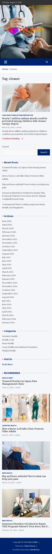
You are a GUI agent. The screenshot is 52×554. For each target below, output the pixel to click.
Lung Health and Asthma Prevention (17, 115)
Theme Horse (29, 546)
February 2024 (9, 319)
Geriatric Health (9, 336)
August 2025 (8, 254)
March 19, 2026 (8, 482)
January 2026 (8, 235)
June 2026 (7, 221)
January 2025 (8, 279)
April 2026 (7, 224)
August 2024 (8, 297)
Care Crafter (33, 542)
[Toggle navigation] (5, 62)
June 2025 (6, 261)
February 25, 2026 (9, 530)
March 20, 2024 (8, 127)
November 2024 (9, 286)
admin (19, 127)
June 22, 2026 (7, 387)
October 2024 (8, 290)
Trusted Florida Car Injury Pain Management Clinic (19, 382)
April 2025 (7, 268)
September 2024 (10, 293)
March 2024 (8, 315)
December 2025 (9, 239)
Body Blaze (7, 364)
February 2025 (9, 275)
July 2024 (6, 301)
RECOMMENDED (12, 373)
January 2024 (8, 322)
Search (5, 146)
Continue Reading (11, 138)
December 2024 (9, 283)
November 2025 (9, 243)
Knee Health (8, 343)
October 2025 (8, 246)
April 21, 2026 (7, 435)
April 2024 (7, 311)
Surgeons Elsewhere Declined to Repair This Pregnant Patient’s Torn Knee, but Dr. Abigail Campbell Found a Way (23, 196)
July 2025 (6, 257)
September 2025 (10, 250)
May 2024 (6, 308)
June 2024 (7, 304)
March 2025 (7, 272)
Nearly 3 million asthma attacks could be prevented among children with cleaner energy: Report (24, 121)
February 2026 (9, 232)
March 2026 (8, 228)
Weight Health (9, 350)
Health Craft (8, 340)
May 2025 (6, 264)
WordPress (35, 549)
